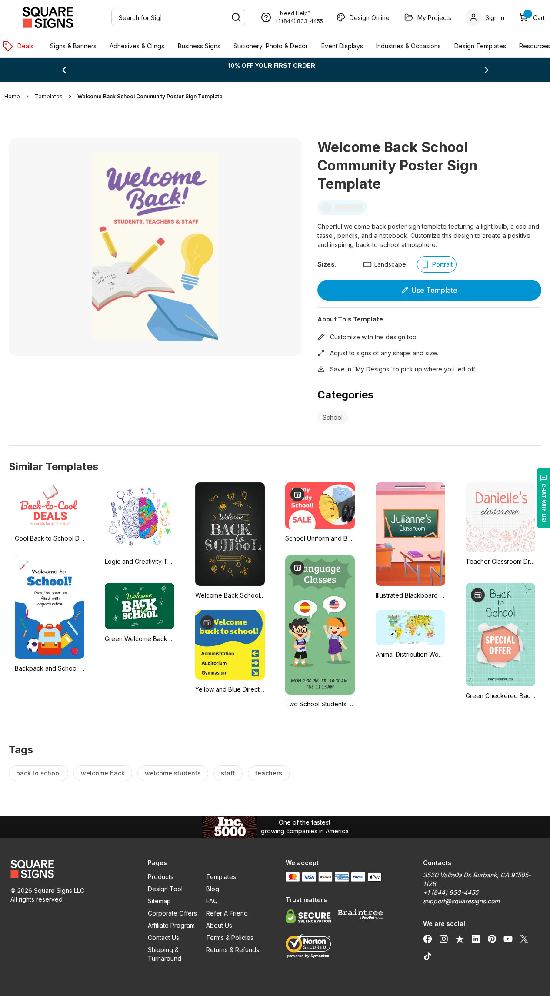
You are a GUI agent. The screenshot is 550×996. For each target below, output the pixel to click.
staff (228, 773)
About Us (219, 925)
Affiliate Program (171, 925)
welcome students (173, 773)
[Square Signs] (48, 17)
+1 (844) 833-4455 (299, 21)
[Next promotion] (486, 70)
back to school (38, 773)
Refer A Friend (227, 913)
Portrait (442, 264)
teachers (268, 773)
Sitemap (159, 901)
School (333, 417)
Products (160, 876)
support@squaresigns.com (461, 901)
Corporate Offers (172, 913)
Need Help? (295, 13)
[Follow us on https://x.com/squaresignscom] (524, 938)
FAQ (212, 901)
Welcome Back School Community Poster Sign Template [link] (150, 96)
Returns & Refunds (232, 949)
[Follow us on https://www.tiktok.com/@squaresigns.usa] (427, 956)
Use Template (434, 290)
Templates (221, 876)
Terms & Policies (229, 937)
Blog (212, 888)
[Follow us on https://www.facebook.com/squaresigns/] (427, 938)
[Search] (236, 17)
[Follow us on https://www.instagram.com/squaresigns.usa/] (443, 938)
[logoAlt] (68, 869)
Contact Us (163, 937)
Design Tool (165, 888)
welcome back (103, 773)
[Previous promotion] (64, 70)
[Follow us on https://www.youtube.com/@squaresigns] (508, 938)
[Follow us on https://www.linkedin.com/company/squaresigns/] (475, 938)
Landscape (390, 264)
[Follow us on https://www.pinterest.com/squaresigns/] (492, 938)
